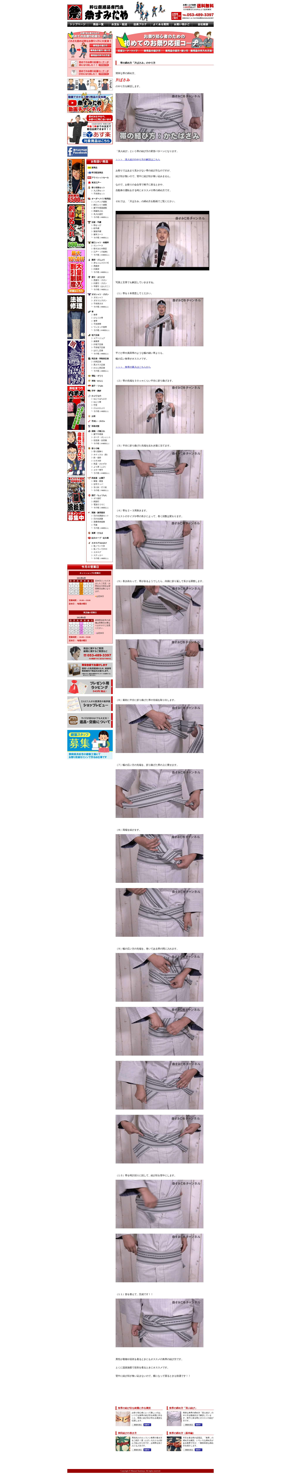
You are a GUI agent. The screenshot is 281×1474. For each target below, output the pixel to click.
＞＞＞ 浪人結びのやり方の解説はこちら (138, 159)
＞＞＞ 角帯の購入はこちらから (133, 367)
